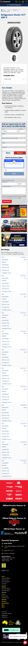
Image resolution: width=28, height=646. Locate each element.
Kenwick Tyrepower (15, 5)
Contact (4, 601)
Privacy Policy (5, 198)
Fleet (3, 605)
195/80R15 (23, 257)
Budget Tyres (5, 615)
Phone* (9, 138)
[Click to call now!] (16, 1)
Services (4, 592)
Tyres (3, 576)
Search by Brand (5, 581)
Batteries (4, 594)
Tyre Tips (4, 585)
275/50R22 (23, 460)
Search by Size (5, 580)
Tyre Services (5, 596)
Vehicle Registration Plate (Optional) (8, 181)
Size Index (4, 611)
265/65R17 (23, 349)
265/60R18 (23, 386)
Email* (3, 143)
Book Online (5, 603)
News (3, 607)
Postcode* (4, 147)
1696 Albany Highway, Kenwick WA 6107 (14, 547)
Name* (4, 134)
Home (3, 10)
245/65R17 (23, 313)
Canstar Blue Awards (6, 613)
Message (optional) (6, 186)
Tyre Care (4, 583)
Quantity (21, 129)
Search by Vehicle (6, 578)
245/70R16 (23, 276)
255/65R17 (23, 331)
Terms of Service (14, 198)
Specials (4, 599)
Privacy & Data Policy (10, 642)
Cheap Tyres (4, 617)
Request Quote (6, 201)
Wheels (4, 587)
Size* (3, 129)
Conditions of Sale (18, 642)
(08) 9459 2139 (8, 550)
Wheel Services (5, 597)
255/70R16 (23, 294)
